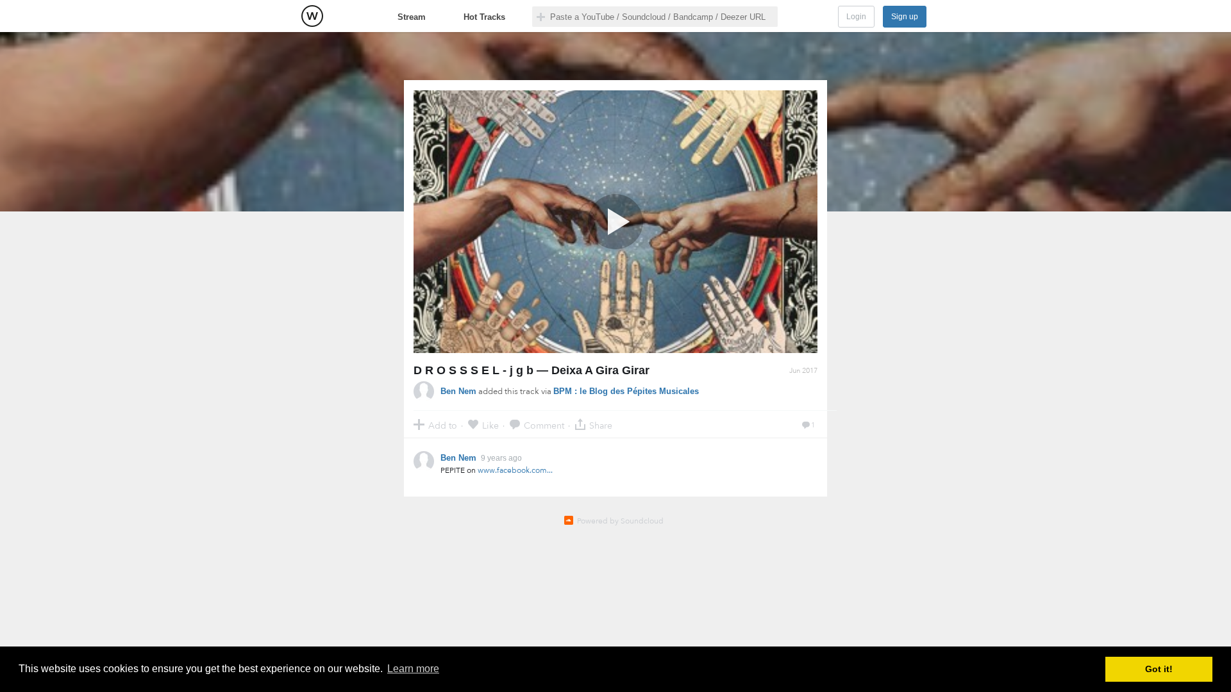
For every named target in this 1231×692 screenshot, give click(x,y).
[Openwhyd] (312, 16)
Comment (544, 425)
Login (856, 16)
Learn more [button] (413, 668)
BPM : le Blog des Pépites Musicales (626, 391)
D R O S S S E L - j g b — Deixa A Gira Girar (531, 370)
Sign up (904, 16)
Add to (442, 425)
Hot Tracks (484, 17)
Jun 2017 (803, 370)
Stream (412, 17)
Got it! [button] (1159, 669)
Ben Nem (458, 391)
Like (490, 425)
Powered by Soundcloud (620, 521)
